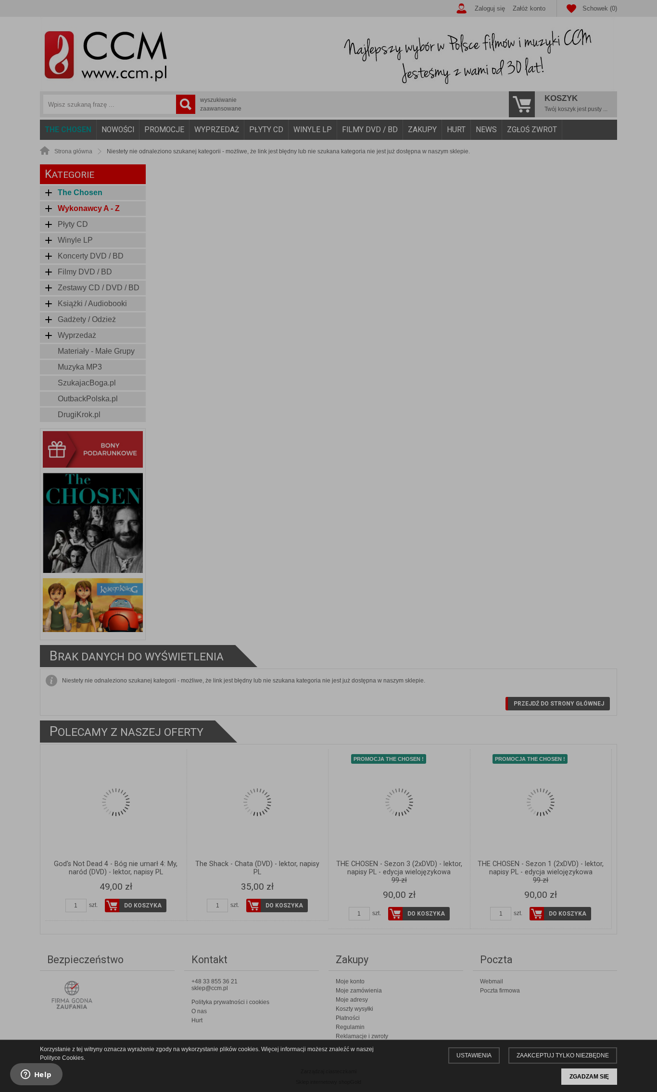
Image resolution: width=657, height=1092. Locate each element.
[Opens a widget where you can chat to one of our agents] (36, 1075)
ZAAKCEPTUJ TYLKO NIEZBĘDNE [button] (563, 1055)
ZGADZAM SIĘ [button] (589, 1076)
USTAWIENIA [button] (474, 1055)
